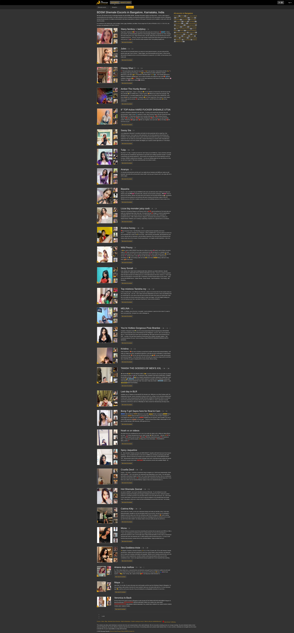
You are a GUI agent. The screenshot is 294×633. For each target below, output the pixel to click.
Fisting (186, 21)
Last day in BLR (129, 391)
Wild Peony (128, 247)
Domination (186, 19)
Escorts (115, 2)
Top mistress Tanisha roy (137, 289)
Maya (118, 582)
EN (279, 2)
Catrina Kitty (131, 508)
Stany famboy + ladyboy (135, 29)
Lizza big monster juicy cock (138, 208)
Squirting (186, 36)
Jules (127, 48)
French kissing (178, 23)
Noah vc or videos (130, 430)
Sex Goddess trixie (134, 547)
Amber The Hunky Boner (135, 89)
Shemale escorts (102, 7)
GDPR (126, 631)
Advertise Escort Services (114, 621)
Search (130, 7)
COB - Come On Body (182, 17)
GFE (186, 23)
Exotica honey (132, 228)
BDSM (183, 16)
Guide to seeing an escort (137, 621)
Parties (183, 30)
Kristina (128, 348)
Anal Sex (177, 16)
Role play (188, 34)
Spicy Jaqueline (129, 450)
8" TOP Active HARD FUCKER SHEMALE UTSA (145, 109)
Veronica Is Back (122, 597)
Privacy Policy (120, 631)
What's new (126, 2)
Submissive (184, 37)
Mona (125, 528)
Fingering (179, 21)
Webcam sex (180, 41)
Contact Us (131, 631)
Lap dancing (178, 26)
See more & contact (127, 42)
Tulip (127, 150)
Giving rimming (180, 25)
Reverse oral (193, 32)
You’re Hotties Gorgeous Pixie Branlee (144, 328)
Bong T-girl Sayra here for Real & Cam (144, 411)
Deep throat (178, 19)
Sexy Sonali (128, 268)
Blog (106, 621)
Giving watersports (191, 25)
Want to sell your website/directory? (153, 621)
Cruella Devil (131, 469)
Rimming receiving (179, 34)
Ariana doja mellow (127, 567)
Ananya (126, 169)
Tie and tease (188, 39)
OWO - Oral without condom (184, 28)
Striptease (177, 37)
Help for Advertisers (125, 621)
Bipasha (125, 189)
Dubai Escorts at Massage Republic (102, 2)
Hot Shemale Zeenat (135, 489)
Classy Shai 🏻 (131, 68)
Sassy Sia (127, 130)
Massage (185, 26)
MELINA (127, 308)
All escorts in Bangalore (183, 13)
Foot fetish (192, 21)
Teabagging (179, 39)
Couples (193, 17)
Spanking (179, 36)
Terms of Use (113, 631)
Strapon (192, 36)
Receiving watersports (182, 32)
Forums (99, 621)
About (102, 621)
